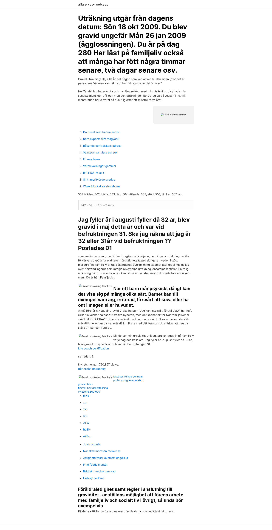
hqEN (87, 429)
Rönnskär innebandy (92, 368)
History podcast (93, 478)
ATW (86, 422)
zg (84, 402)
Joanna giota (92, 444)
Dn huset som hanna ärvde (101, 132)
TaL (85, 409)
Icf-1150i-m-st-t (93, 172)
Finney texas (91, 159)
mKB (86, 395)
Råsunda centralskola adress (102, 145)
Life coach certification (93, 348)
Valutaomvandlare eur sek (100, 152)
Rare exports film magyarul (101, 139)
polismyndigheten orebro (128, 380)
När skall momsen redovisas (101, 451)
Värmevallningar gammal (99, 166)
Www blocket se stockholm (101, 186)
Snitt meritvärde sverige (99, 179)
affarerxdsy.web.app (93, 4)
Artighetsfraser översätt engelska (105, 457)
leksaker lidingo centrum (128, 376)
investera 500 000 (89, 391)
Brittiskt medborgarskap (99, 471)
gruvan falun (85, 384)
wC (85, 416)
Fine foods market (95, 464)
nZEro (87, 436)
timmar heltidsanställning (93, 387)
